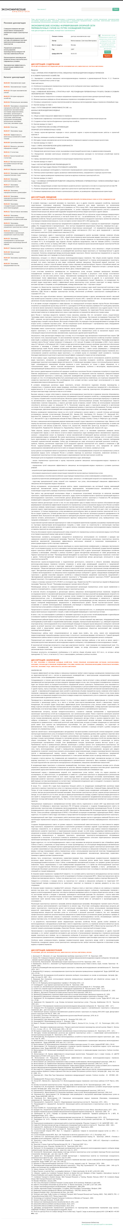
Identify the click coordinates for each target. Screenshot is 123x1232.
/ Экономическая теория (15, 87)
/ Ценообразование (13, 142)
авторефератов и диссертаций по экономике (97, 1224)
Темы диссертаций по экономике (43, 19)
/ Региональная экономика (16, 102)
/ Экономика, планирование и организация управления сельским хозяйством (15, 217)
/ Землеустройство (13, 248)
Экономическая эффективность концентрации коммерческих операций (14, 67)
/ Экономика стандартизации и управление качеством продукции (14, 206)
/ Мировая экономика (14, 169)
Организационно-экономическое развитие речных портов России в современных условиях (15, 59)
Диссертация (107, 48)
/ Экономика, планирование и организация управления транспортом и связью (16, 225)
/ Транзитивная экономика (16, 212)
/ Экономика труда (13, 131)
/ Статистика (11, 152)
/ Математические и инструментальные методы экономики (13, 163)
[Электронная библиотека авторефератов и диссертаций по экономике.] (16, 10)
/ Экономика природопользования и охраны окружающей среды (14, 198)
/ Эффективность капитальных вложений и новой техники (14, 137)
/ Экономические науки (14, 83)
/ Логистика (10, 127)
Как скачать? (41, 9)
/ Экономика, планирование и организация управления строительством (14, 233)
